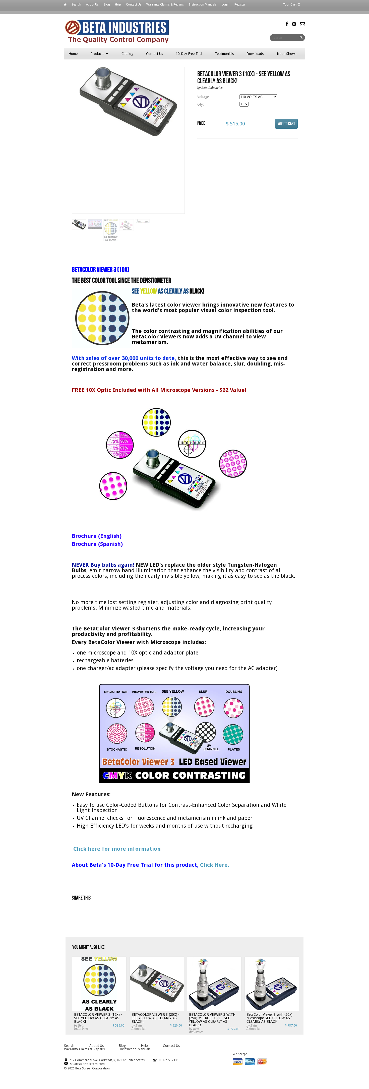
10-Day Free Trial (189, 54)
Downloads (255, 54)
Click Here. (214, 865)
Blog (107, 4)
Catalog (127, 54)
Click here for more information (116, 849)
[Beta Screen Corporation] (135, 31)
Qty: (200, 104)
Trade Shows (286, 54)
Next (181, 145)
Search (76, 4)
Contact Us (133, 4)
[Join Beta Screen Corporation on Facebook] (287, 24)
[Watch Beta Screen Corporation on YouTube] (294, 24)
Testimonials (224, 54)
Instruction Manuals (203, 4)
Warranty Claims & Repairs (165, 4)
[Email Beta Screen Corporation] (302, 24)
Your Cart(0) (291, 4)
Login (225, 4)
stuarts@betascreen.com (87, 1064)
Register (239, 4)
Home (65, 5)
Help (118, 4)
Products (97, 54)
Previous (76, 145)
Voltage (203, 97)
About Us (92, 4)
